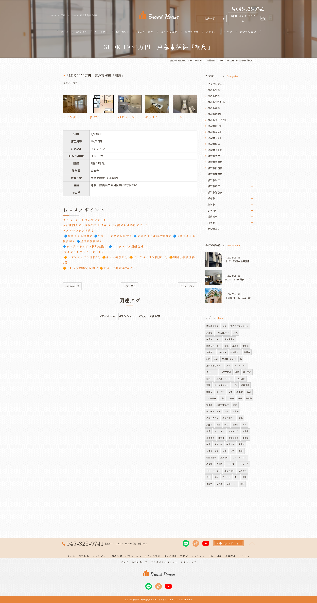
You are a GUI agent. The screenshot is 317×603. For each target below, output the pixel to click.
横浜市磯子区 (215, 126)
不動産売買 (234, 437)
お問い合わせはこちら (243, 18)
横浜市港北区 (215, 150)
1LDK (234, 385)
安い (226, 424)
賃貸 (245, 424)
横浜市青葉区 (215, 162)
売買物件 (224, 457)
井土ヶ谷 (231, 444)
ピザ (230, 391)
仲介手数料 (211, 457)
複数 (237, 372)
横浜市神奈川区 (216, 102)
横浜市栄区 (214, 180)
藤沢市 (211, 204)
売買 (224, 450)
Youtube (222, 352)
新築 (227, 345)
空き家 (219, 483)
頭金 (224, 326)
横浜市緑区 (214, 156)
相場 (235, 404)
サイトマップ (188, 562)
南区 (218, 424)
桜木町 (235, 424)
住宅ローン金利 (229, 358)
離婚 (242, 483)
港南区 (246, 345)
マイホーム (234, 431)
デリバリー (211, 372)
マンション (219, 431)
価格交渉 (210, 352)
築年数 (249, 398)
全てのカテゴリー (218, 83)
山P (208, 358)
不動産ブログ (212, 326)
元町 (216, 358)
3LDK (241, 450)
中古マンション (213, 339)
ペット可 (231, 464)
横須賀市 (213, 216)
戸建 (208, 385)
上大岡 (235, 411)
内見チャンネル (213, 411)
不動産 (246, 431)
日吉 (232, 450)
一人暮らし (235, 352)
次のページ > (187, 286)
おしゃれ (220, 391)
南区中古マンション (239, 326)
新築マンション (213, 345)
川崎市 (211, 222)
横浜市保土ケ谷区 (218, 120)
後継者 (209, 483)
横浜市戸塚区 (215, 174)
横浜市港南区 (215, 132)
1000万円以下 (222, 332)
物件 (216, 477)
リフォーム (244, 464)
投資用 (209, 404)
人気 (228, 365)
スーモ (231, 398)
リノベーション (239, 457)
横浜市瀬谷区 (215, 192)
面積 (245, 477)
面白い (209, 378)
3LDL (235, 332)
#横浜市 (155, 316)
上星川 (242, 444)
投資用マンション (224, 378)
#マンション (127, 316)
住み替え (243, 470)
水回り (209, 391)
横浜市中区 (214, 89)
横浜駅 (209, 464)
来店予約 (210, 19)
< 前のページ (72, 286)
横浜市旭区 (214, 144)
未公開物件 (230, 470)
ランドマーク (240, 365)
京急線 (209, 332)
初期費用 (245, 385)
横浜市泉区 (214, 186)
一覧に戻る (130, 286)
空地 (236, 477)
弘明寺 (247, 352)
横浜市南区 (214, 108)
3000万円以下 (222, 404)
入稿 (222, 398)
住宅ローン (231, 483)
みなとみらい (212, 418)
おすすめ (210, 437)
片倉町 (219, 464)
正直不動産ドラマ (214, 365)
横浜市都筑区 (215, 168)
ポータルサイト (221, 385)
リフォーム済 (212, 450)
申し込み (247, 372)
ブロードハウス (213, 470)
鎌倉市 (211, 198)
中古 (208, 444)
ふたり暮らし (228, 418)
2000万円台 (225, 372)
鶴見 (208, 431)
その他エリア (215, 228)
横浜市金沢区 (215, 138)
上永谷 (235, 345)
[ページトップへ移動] (251, 543)
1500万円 (241, 378)
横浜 (241, 418)
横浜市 (221, 437)
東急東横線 (230, 339)
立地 (208, 477)
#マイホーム (107, 316)
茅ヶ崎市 (213, 210)
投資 (240, 398)
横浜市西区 (214, 95)
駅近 (227, 411)
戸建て (209, 424)
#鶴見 (142, 316)
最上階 (239, 391)
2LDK (249, 391)
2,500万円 (211, 398)
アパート (226, 477)
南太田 (246, 437)
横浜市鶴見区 (215, 114)
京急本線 (218, 444)
